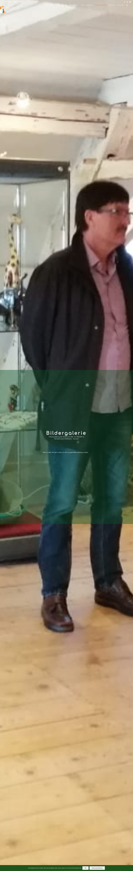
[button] (127, 5)
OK (85, 868)
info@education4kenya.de (19, 1)
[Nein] (131, 868)
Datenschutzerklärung (97, 868)
